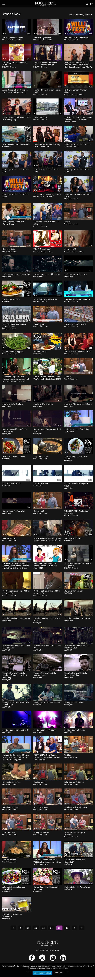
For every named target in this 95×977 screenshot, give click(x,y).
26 (67, 928)
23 (43, 928)
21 (28, 928)
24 (51, 928)
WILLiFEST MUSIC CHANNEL (12, 39)
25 (59, 928)
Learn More (59, 973)
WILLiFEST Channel (71, 39)
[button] (91, 4)
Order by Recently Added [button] (80, 14)
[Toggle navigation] (3, 4)
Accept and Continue (42, 973)
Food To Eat (6, 146)
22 (36, 928)
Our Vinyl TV (6, 276)
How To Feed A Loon (71, 224)
